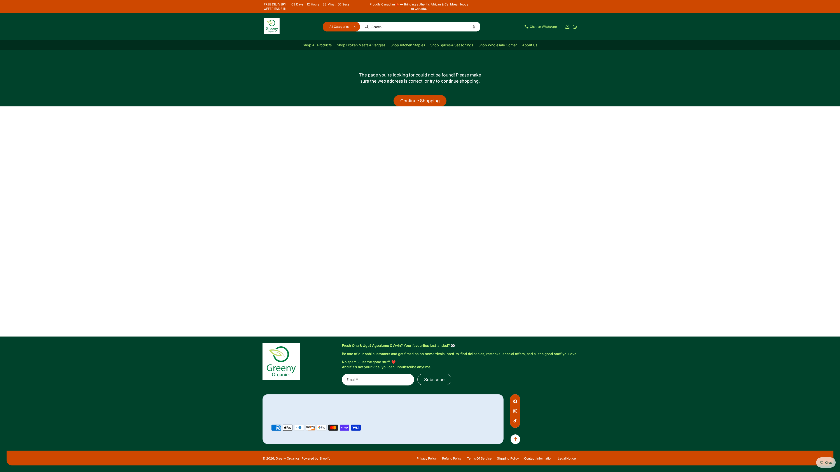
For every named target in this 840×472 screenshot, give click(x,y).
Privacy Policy (427, 458)
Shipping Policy (508, 458)
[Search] (367, 26)
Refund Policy (452, 458)
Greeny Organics (287, 458)
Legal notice (567, 458)
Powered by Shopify (315, 458)
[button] (341, 26)
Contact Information (538, 458)
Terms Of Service (479, 458)
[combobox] (420, 26)
